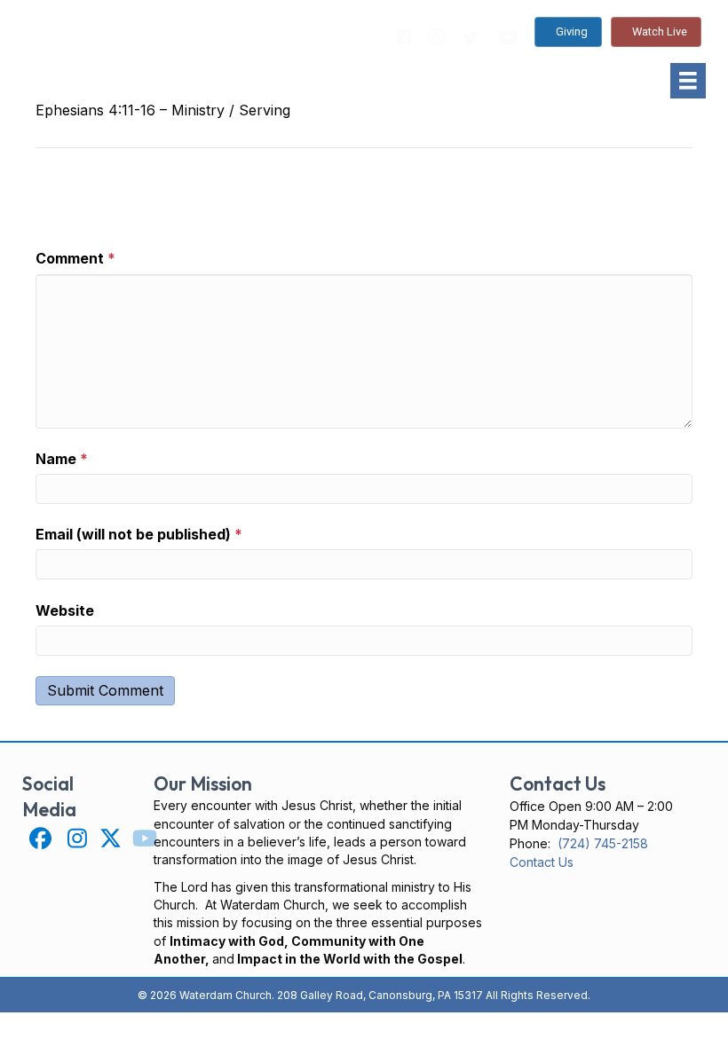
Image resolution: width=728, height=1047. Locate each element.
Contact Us (542, 862)
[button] (40, 838)
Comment (75, 258)
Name (62, 459)
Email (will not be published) (139, 534)
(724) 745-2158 (603, 843)
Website (65, 610)
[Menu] (688, 80)
